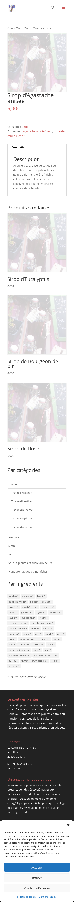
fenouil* (13, 612)
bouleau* (47, 601)
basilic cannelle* (17, 601)
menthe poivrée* (18, 628)
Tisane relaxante (21, 493)
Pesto (11, 554)
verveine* (14, 666)
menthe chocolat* (18, 623)
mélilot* (35, 628)
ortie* (38, 634)
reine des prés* (28, 639)
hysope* (41, 612)
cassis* (26, 607)
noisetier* (14, 634)
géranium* (27, 612)
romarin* (45, 639)
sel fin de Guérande (19, 649)
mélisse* (48, 628)
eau (49, 131)
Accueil (11, 28)
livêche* (43, 617)
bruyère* (14, 607)
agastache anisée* (34, 131)
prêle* (12, 639)
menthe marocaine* (42, 623)
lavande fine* (28, 617)
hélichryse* (55, 612)
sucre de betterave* (19, 655)
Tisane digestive (21, 501)
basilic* (41, 596)
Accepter (37, 867)
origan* (27, 634)
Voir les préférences (37, 888)
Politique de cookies (26, 896)
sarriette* (38, 644)
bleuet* (34, 601)
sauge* (51, 644)
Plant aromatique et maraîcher (27, 571)
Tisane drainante (22, 510)
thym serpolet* (40, 660)
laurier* (13, 617)
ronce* (57, 639)
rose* (12, 644)
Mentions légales (48, 896)
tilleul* (55, 660)
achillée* (13, 596)
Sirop (20, 28)
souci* (47, 649)
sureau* (13, 660)
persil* (61, 634)
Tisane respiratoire (23, 518)
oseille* (49, 634)
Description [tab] (18, 147)
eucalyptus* (48, 607)
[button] (68, 825)
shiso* (36, 649)
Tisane (12, 484)
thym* (24, 660)
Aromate (13, 537)
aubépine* (27, 596)
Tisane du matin (21, 527)
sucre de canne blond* (46, 655)
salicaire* (24, 644)
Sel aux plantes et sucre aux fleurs (30, 563)
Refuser (37, 878)
